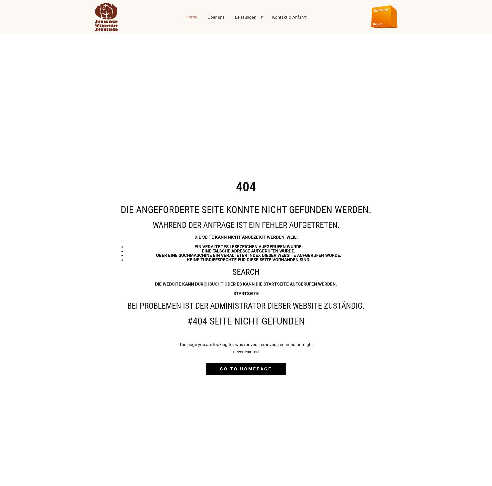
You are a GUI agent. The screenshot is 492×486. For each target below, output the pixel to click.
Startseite (246, 293)
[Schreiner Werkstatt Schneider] (106, 17)
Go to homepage (246, 368)
